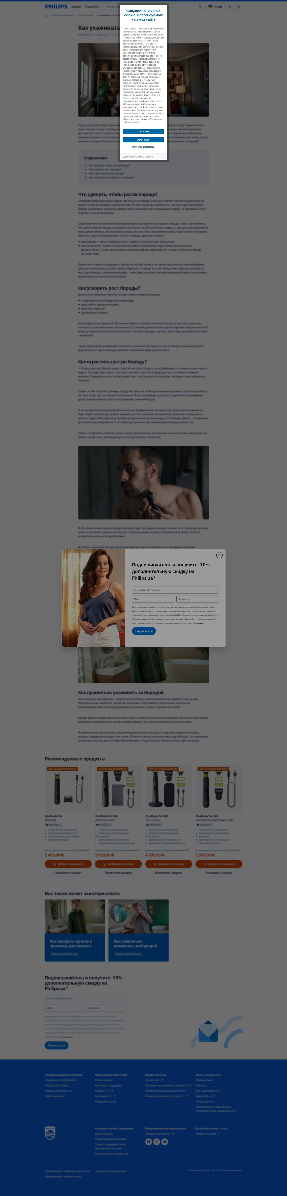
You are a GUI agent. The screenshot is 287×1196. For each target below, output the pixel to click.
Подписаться (144, 631)
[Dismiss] (219, 555)
